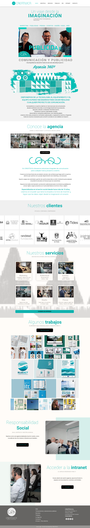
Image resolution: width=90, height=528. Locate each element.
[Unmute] (23, 55)
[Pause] (20, 55)
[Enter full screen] (69, 55)
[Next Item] (77, 141)
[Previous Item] (2, 230)
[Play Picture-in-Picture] (67, 55)
